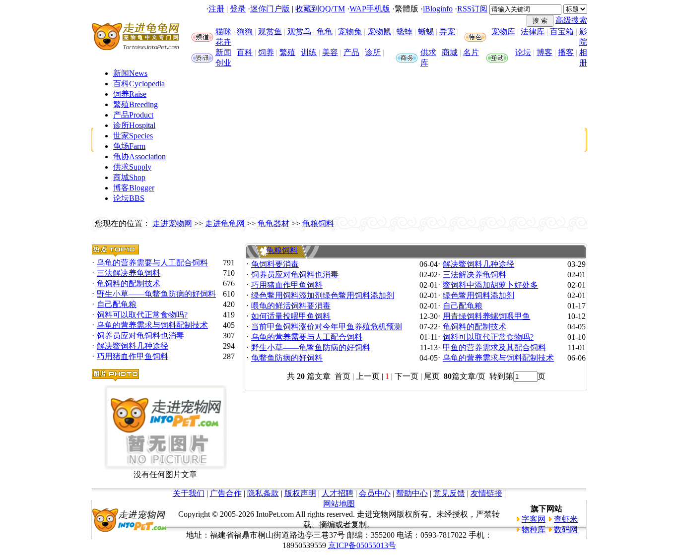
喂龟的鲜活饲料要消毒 (291, 306)
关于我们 (188, 493)
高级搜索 (571, 20)
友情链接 (486, 493)
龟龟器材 (273, 223)
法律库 (532, 31)
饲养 (266, 52)
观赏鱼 (270, 31)
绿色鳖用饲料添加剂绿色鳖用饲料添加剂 (322, 295)
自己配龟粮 (116, 304)
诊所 (373, 52)
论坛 (523, 52)
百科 (245, 52)
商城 (450, 52)
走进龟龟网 (225, 223)
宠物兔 (350, 31)
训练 (309, 52)
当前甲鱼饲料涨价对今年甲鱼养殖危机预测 (326, 326)
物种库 (533, 529)
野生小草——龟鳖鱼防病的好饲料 (156, 294)
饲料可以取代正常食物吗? (142, 314)
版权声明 (300, 493)
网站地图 (339, 503)
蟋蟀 (404, 31)
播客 (566, 52)
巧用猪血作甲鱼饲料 (132, 356)
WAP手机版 (369, 8)
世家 (133, 135)
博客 (544, 52)
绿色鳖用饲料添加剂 (478, 295)
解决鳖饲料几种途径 (132, 346)
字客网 (533, 519)
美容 (330, 52)
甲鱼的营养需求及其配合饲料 (494, 347)
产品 (351, 52)
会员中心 (375, 493)
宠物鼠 (379, 31)
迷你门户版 (270, 8)
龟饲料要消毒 (275, 264)
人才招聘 (337, 493)
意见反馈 (449, 493)
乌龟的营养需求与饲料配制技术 (152, 325)
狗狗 (245, 31)
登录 (238, 8)
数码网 (566, 529)
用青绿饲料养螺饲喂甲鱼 (486, 316)
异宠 (447, 31)
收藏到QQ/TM (320, 8)
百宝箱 (562, 31)
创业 (223, 63)
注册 (216, 8)
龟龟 (325, 31)
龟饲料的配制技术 (128, 283)
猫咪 (223, 31)
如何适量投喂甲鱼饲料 (291, 316)
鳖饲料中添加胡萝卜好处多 (490, 285)
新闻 (223, 52)
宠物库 (503, 31)
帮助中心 (412, 493)
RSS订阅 (472, 8)
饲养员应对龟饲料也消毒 (140, 335)
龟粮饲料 (318, 223)
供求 (428, 52)
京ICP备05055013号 (362, 545)
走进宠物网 (172, 223)
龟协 (139, 156)
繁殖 (287, 52)
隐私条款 (263, 493)
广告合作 (226, 493)
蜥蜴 (426, 31)
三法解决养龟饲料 (128, 273)
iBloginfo (438, 8)
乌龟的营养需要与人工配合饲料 (152, 262)
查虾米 (566, 519)
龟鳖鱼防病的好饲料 (287, 358)
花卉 (223, 42)
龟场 (129, 146)
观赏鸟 (299, 31)
